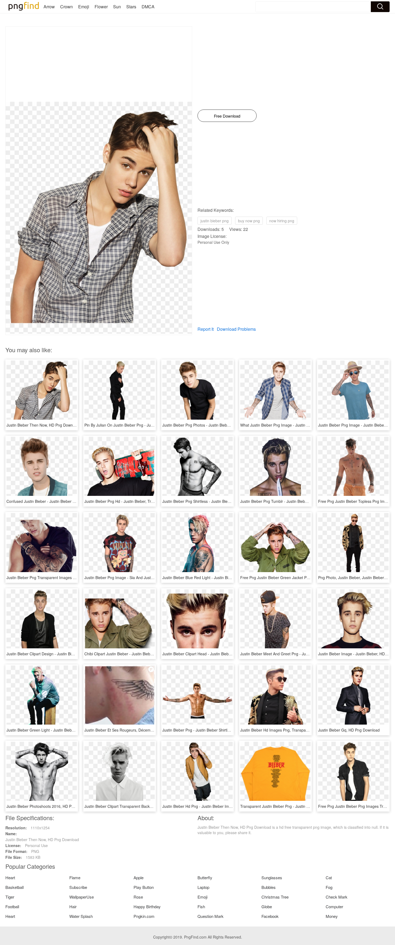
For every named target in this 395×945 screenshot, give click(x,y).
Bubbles (268, 887)
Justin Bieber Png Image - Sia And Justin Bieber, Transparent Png (140, 577)
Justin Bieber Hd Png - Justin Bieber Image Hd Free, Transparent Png (221, 806)
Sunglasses (271, 877)
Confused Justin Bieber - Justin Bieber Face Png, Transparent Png (63, 501)
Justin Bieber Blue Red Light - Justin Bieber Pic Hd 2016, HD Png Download (226, 577)
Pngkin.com (144, 916)
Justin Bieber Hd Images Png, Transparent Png (280, 730)
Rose (138, 897)
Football (12, 906)
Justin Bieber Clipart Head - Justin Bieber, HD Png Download (213, 653)
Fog (329, 887)
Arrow (49, 6)
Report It (206, 329)
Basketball (14, 887)
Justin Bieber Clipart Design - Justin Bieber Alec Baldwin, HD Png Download (70, 653)
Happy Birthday (147, 906)
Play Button (144, 887)
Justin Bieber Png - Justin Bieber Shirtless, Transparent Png (213, 730)
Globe (266, 906)
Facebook (270, 916)
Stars (131, 6)
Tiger (9, 897)
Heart (10, 877)
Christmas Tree (275, 897)
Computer (334, 906)
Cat (329, 877)
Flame (74, 877)
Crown (66, 6)
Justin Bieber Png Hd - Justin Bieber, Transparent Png (130, 501)
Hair (73, 906)
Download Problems (236, 329)
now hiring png (281, 220)
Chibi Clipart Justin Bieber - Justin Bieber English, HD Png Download (142, 653)
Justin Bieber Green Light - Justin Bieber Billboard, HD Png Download (65, 730)
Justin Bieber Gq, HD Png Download (349, 730)
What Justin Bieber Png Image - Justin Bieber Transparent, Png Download (303, 425)
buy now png (249, 220)
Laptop (203, 887)
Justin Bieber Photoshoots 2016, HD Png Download (50, 806)
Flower (101, 6)
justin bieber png (214, 220)
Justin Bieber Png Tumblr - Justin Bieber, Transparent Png (289, 501)
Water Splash (81, 916)
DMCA (148, 6)
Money (332, 916)
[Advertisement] (99, 64)
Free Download (227, 116)
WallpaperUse (81, 897)
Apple (138, 877)
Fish (201, 906)
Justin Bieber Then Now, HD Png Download (43, 425)
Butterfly (205, 877)
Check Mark (336, 897)
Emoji (83, 6)
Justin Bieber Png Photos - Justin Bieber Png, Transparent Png (215, 425)
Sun (117, 6)
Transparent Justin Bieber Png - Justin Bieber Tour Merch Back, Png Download (307, 806)
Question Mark (211, 916)
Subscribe (78, 887)
